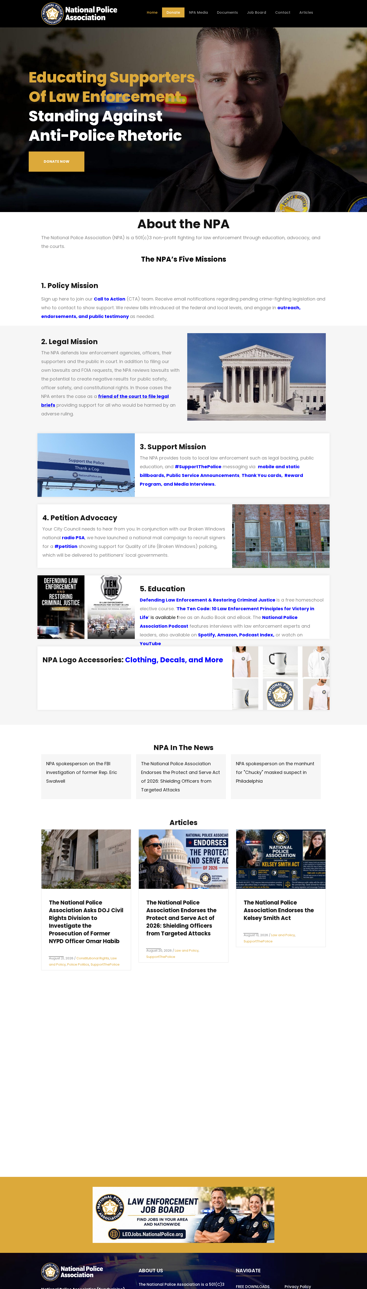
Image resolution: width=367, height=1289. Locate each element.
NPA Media (198, 12)
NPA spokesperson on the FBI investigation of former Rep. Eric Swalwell (81, 772)
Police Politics (78, 964)
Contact (282, 12)
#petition (65, 546)
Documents (227, 12)
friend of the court (119, 396)
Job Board (256, 12)
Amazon (227, 635)
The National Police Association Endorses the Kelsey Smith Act (279, 910)
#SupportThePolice (198, 466)
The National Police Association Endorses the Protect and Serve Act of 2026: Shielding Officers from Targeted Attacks (181, 918)
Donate (173, 12)
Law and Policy (186, 950)
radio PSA (73, 537)
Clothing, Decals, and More (174, 660)
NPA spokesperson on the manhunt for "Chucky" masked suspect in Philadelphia (275, 772)
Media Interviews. (195, 484)
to (144, 396)
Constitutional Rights (92, 958)
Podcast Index (256, 635)
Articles (306, 12)
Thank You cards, (263, 475)
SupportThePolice (105, 964)
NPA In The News (183, 748)
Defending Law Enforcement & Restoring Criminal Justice (207, 600)
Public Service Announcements (202, 475)
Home (152, 12)
